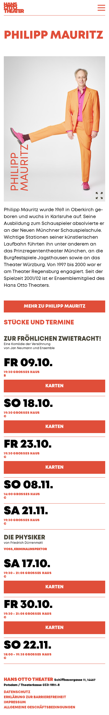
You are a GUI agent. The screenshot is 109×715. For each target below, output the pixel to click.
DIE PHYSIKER (24, 538)
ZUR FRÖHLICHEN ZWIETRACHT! (52, 339)
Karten (54, 386)
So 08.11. (28, 485)
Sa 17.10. (27, 564)
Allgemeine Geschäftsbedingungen (39, 707)
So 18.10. (28, 403)
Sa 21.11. (26, 511)
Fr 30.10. (28, 604)
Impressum (15, 702)
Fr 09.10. (28, 363)
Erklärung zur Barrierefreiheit (35, 697)
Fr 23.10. (28, 444)
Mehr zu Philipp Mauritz (54, 306)
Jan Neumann (21, 348)
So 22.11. (27, 645)
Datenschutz (17, 692)
